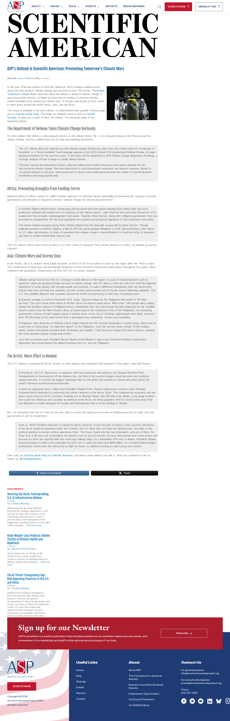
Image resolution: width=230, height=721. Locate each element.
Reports (111, 6)
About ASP (135, 670)
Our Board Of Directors (141, 700)
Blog (72, 6)
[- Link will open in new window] (184, 703)
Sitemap (81, 682)
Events (91, 6)
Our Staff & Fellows (139, 705)
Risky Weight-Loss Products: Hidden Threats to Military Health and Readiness (28, 539)
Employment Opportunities (144, 694)
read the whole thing (27, 114)
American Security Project (23, 549)
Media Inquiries (134, 6)
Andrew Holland (24, 78)
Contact (80, 699)
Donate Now (176, 7)
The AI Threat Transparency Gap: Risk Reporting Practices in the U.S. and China (28, 578)
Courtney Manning (20, 503)
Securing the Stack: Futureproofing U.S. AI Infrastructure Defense (28, 496)
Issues (54, 6)
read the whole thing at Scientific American (48, 455)
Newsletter (207, 7)
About (36, 6)
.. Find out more (33, 525)
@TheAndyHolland (30, 459)
